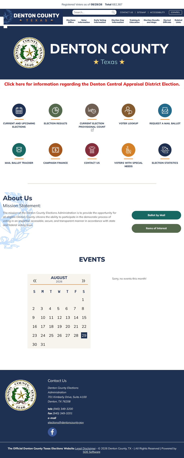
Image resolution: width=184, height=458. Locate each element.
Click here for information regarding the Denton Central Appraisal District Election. (92, 84)
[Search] (113, 12)
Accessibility (157, 12)
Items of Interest (156, 228)
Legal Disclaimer (85, 448)
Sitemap (141, 12)
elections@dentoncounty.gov (66, 422)
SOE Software (92, 452)
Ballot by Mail (156, 215)
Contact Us (126, 12)
